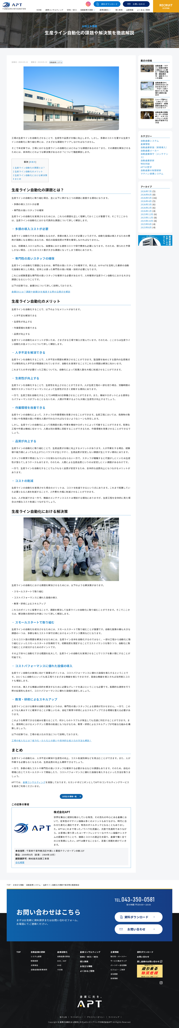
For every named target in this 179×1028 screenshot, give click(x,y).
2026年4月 (146, 201)
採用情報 (114, 978)
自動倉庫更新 (147, 160)
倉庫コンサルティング (54, 10)
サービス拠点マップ (119, 961)
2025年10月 (147, 220)
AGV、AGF (61, 961)
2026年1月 (146, 210)
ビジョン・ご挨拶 (118, 969)
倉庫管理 (145, 144)
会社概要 (19, 862)
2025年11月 (147, 217)
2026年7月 (146, 191)
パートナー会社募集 (119, 965)
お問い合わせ (143, 956)
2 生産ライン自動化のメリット (28, 171)
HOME (39, 10)
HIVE (59, 965)
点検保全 (34, 965)
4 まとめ (17, 178)
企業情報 (129, 10)
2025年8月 (146, 227)
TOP (8, 885)
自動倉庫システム (56, 62)
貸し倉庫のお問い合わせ (148, 961)
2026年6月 (146, 194)
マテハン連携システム (152, 173)
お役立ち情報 (18, 885)
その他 (60, 969)
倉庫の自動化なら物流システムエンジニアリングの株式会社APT (86, 1022)
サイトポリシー (77, 1017)
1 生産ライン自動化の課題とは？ (29, 167)
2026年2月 (146, 207)
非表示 (32, 162)
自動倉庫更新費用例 (39, 969)
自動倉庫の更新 (38, 951)
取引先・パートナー (119, 956)
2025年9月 (146, 224)
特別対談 (145, 163)
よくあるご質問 (143, 10)
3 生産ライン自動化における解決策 (30, 175)
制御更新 (34, 961)
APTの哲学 (146, 167)
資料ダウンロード (145, 951)
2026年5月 (146, 197)
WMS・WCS (72, 10)
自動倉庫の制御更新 (151, 170)
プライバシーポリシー (96, 1017)
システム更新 (36, 956)
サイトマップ (113, 1017)
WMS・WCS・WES (89, 956)
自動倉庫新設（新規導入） (154, 147)
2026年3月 (146, 204)
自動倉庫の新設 (63, 956)
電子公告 (63, 1017)
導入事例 (118, 10)
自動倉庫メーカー (150, 150)
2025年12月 (147, 214)
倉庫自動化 (62, 951)
